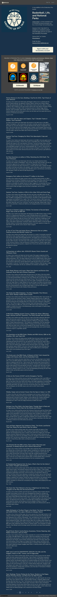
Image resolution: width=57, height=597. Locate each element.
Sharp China (50, 25)
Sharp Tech (42, 25)
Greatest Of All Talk (28, 60)
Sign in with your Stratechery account (43, 50)
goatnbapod (36, 38)
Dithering (47, 58)
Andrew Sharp (35, 21)
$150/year (37, 86)
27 (36, 592)
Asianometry (40, 60)
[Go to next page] (40, 592)
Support (40, 595)
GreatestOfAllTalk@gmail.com (40, 43)
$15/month (20, 86)
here (39, 32)
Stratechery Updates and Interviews (34, 58)
